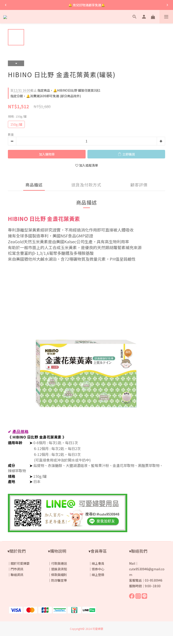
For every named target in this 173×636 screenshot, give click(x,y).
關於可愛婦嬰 (20, 563)
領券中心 (98, 569)
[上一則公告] (6, 5)
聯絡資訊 (17, 574)
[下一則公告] (167, 5)
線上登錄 (98, 574)
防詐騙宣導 (59, 580)
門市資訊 (17, 569)
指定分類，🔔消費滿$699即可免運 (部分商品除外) (45, 96)
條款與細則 (59, 574)
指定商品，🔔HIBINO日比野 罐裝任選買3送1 (55, 90)
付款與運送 (59, 563)
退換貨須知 (59, 569)
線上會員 (98, 563)
